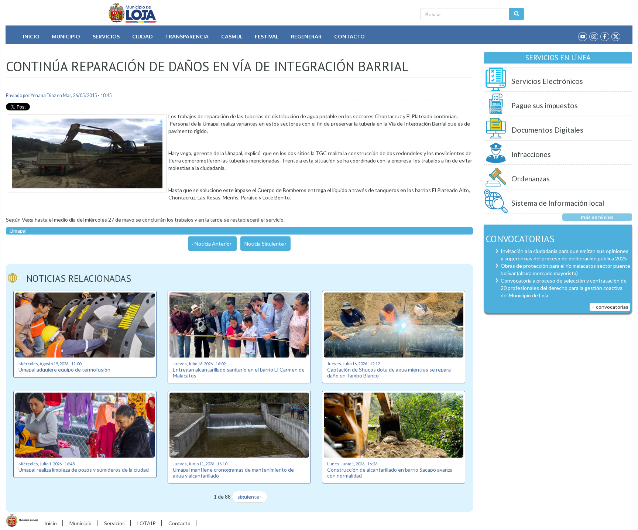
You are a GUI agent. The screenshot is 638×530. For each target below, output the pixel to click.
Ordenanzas (530, 178)
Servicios (106, 36)
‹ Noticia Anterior (211, 243)
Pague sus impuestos (544, 105)
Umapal (18, 231)
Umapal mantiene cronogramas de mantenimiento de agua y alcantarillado (233, 472)
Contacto (349, 36)
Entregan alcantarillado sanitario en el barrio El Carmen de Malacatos (239, 372)
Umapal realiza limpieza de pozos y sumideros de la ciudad (83, 469)
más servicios (597, 217)
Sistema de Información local (557, 203)
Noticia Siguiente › (265, 243)
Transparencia (187, 36)
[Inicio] (133, 13)
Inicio (31, 36)
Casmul (232, 36)
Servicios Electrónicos (547, 81)
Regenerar (306, 36)
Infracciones (531, 154)
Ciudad (142, 36)
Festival (266, 36)
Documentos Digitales (547, 130)
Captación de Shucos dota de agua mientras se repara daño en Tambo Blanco (389, 372)
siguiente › (249, 496)
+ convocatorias (609, 307)
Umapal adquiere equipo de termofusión (64, 369)
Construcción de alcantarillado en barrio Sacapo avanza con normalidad (390, 472)
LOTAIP (146, 523)
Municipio (66, 36)
